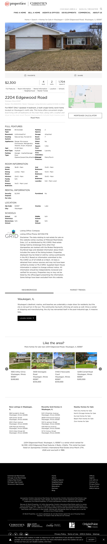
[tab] (29, 290)
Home (54, 476)
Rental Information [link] (41, 89)
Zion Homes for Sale (81, 421)
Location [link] (53, 89)
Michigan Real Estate (15, 482)
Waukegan (31, 104)
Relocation (56, 486)
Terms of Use (94, 486)
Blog (53, 490)
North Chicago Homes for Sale (85, 413)
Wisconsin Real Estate (16, 484)
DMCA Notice (94, 488)
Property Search (58, 480)
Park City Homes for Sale (83, 411)
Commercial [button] (84, 13)
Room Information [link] (24, 89)
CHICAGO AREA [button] (67, 9)
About (54, 478)
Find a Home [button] (20, 13)
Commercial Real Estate (16, 476)
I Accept (91, 539)
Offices (91, 476)
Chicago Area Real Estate (17, 478)
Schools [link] (61, 89)
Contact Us (93, 482)
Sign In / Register (88, 9)
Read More (35, 118)
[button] (85, 96)
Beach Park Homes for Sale (83, 418)
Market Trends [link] (42, 91)
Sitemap (96, 534)
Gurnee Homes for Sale (82, 416)
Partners (55, 488)
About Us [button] (97, 13)
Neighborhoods (57, 482)
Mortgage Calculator (85, 116)
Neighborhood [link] (29, 91)
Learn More (26, 318)
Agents (92, 478)
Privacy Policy (94, 484)
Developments (69, 13)
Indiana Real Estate (14, 480)
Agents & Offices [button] (50, 13)
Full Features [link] (11, 89)
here (49, 542)
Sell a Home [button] (34, 13)
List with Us (93, 480)
